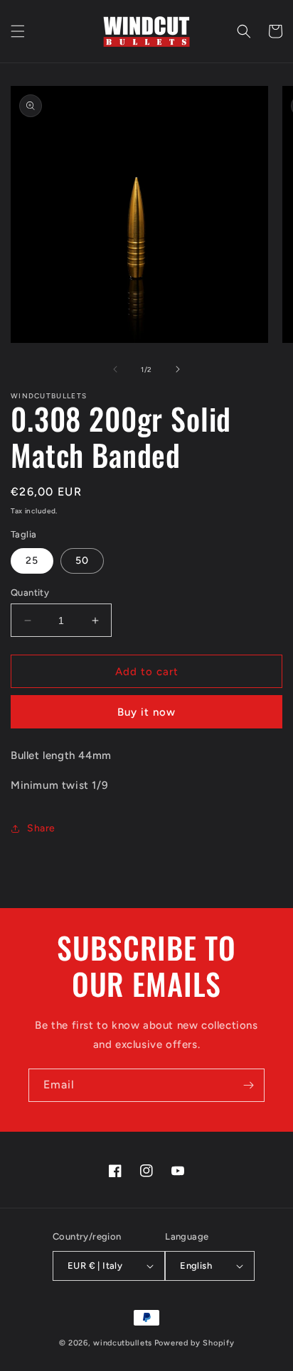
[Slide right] (177, 369)
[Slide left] (115, 369)
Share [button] (41, 828)
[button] (17, 31)
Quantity (30, 592)
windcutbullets (122, 1343)
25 (32, 561)
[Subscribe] (248, 1085)
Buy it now (146, 712)
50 (82, 561)
